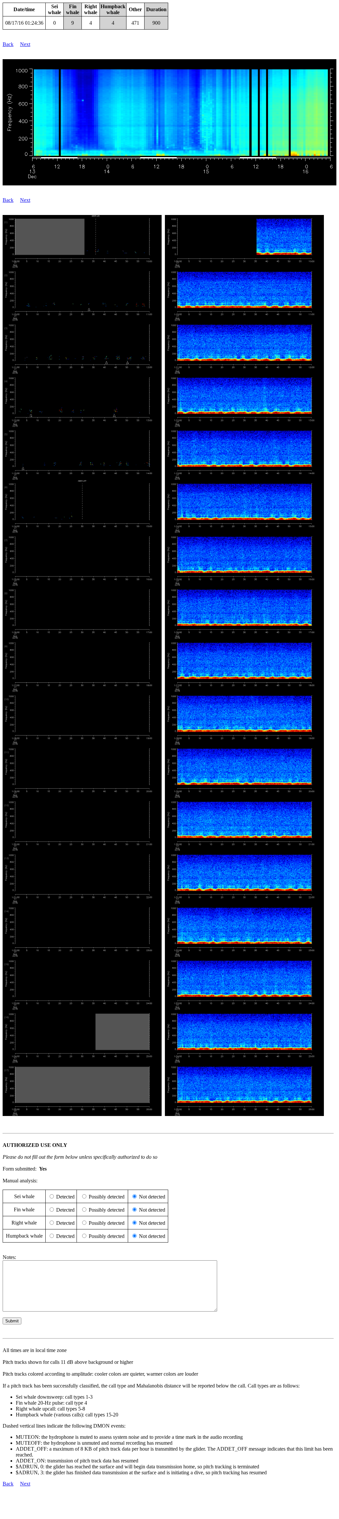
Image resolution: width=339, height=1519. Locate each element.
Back (8, 44)
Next (25, 44)
